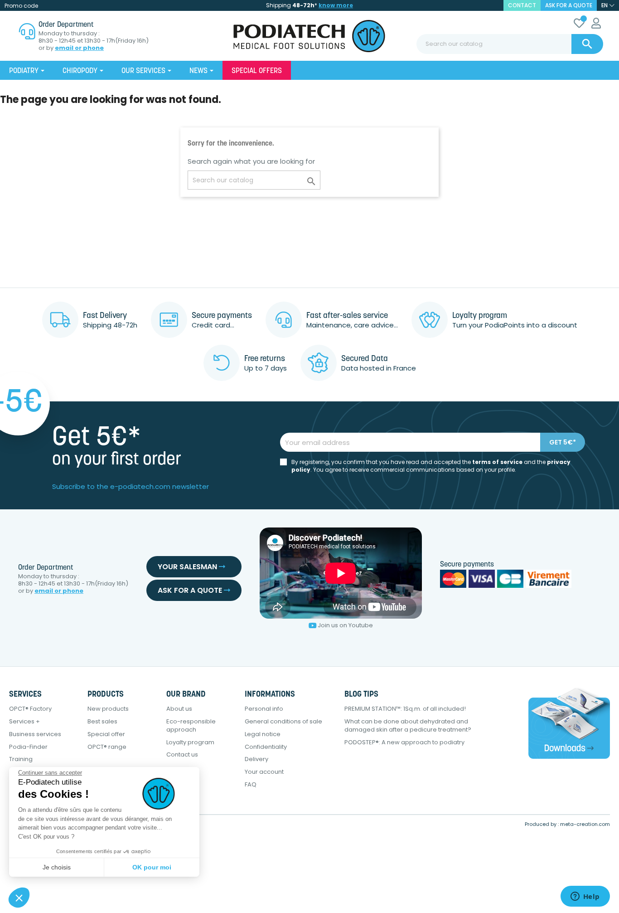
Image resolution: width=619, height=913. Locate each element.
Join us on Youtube (345, 625)
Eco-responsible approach (191, 725)
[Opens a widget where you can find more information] (585, 897)
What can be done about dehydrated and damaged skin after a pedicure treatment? (407, 725)
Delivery (256, 759)
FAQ (250, 784)
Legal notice (262, 734)
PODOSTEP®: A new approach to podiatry (404, 742)
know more (336, 5)
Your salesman (188, 566)
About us (179, 708)
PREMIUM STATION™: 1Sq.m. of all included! (405, 708)
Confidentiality (266, 746)
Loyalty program (190, 742)
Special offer (106, 734)
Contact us (182, 754)
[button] (19, 897)
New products (108, 708)
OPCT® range (106, 746)
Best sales (102, 721)
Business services (35, 734)
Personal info (264, 708)
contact (522, 5)
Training (21, 759)
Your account (264, 771)
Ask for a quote (568, 5)
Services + (24, 721)
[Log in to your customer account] (596, 25)
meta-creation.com (585, 824)
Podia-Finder (28, 746)
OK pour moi (151, 867)
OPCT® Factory (30, 708)
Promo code (21, 6)
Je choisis (57, 867)
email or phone (79, 48)
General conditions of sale (283, 721)
